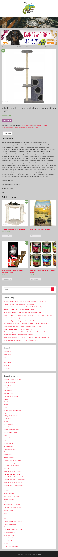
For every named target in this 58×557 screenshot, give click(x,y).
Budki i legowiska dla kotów (12, 388)
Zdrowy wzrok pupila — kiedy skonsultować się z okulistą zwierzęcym (24, 321)
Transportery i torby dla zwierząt (13, 521)
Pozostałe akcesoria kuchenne (13, 482)
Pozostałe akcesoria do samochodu (14, 479)
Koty (5, 357)
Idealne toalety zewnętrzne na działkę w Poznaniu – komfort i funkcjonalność (26, 323)
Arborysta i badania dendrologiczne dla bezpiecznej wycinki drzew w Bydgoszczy (28, 315)
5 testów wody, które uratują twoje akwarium (17, 318)
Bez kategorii (7, 354)
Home (3, 47)
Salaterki (6, 491)
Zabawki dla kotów (9, 532)
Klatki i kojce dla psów (10, 432)
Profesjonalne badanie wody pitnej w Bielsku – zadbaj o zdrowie (22, 326)
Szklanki (6, 513)
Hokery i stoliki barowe (10, 415)
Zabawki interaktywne (10, 538)
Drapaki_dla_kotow (41, 125)
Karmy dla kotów (9, 424)
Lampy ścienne (8, 443)
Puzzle (6, 488)
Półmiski (6, 468)
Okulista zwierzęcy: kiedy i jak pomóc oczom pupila (19, 304)
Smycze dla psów (9, 499)
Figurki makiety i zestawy (11, 402)
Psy (5, 360)
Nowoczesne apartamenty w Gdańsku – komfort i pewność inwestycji (24, 332)
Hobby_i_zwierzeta (7, 127)
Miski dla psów (8, 454)
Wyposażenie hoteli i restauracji (13, 529)
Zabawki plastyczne (9, 541)
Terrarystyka (7, 362)
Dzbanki (6, 399)
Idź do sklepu (7, 120)
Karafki (6, 421)
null (33, 127)
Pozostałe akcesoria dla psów (12, 474)
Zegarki (6, 543)
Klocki (5, 435)
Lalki (5, 441)
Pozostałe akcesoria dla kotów (13, 471)
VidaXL (37, 127)
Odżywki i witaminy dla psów (12, 460)
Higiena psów (8, 413)
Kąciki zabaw (7, 418)
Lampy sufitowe (8, 446)
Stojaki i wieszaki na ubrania (12, 504)
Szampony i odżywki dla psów (12, 507)
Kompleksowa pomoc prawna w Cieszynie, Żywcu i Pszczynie (22, 340)
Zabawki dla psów (9, 535)
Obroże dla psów (9, 457)
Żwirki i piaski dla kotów (11, 546)
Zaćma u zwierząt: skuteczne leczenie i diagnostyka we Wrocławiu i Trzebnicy (26, 301)
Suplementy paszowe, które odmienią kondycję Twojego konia (22, 312)
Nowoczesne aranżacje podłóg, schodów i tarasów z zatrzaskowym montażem (27, 337)
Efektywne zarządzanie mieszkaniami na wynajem (18, 334)
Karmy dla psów (8, 427)
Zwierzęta (7, 368)
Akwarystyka (7, 351)
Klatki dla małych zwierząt (11, 429)
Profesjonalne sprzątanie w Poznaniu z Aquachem (18, 329)
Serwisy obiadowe (9, 493)
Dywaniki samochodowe (11, 396)
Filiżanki (6, 404)
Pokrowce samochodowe (11, 465)
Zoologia (6, 365)
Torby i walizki (8, 518)
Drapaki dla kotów (12, 47)
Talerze (6, 516)
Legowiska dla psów (10, 449)
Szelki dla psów (8, 510)
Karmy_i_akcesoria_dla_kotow (23, 127)
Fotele (5, 407)
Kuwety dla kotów (9, 438)
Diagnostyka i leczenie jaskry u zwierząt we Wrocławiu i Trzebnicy (23, 307)
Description (7, 133)
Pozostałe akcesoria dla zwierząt (13, 477)
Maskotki (6, 452)
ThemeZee (38, 554)
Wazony (6, 527)
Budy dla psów (8, 390)
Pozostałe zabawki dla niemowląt (13, 485)
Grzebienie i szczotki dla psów (12, 410)
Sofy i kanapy (7, 502)
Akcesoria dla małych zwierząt (12, 379)
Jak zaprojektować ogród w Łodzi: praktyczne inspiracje (20, 309)
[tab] (7, 133)
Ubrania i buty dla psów (10, 524)
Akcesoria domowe (9, 382)
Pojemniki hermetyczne (11, 463)
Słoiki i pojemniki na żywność (12, 496)
